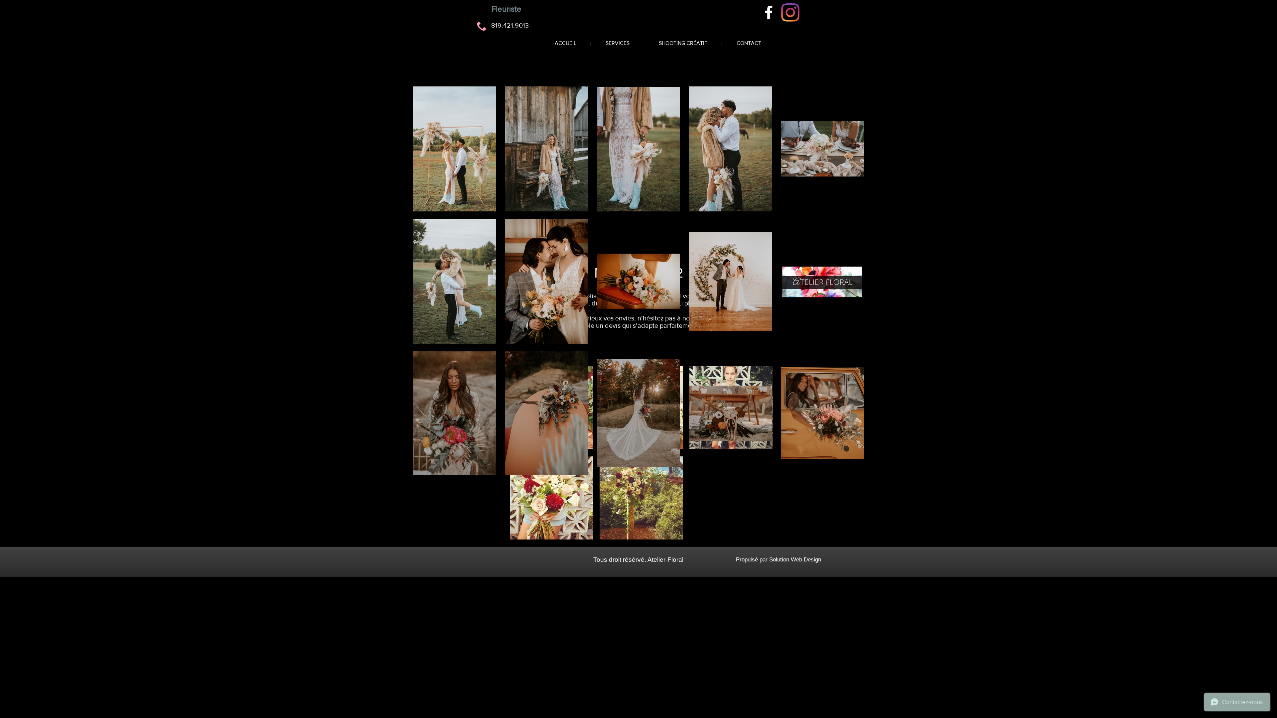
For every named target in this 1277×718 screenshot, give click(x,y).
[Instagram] (790, 12)
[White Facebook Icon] (769, 12)
